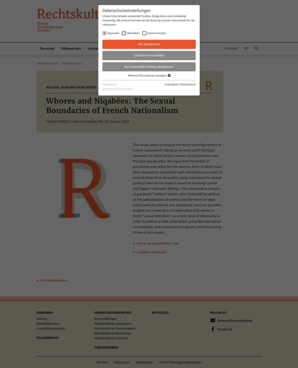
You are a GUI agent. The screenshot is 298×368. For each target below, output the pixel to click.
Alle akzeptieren (149, 44)
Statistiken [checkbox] (133, 33)
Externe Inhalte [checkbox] (156, 33)
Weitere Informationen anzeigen (147, 76)
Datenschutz (188, 85)
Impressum (172, 85)
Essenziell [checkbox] (113, 33)
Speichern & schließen (149, 55)
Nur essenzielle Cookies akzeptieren (149, 66)
